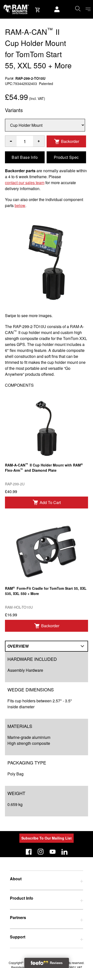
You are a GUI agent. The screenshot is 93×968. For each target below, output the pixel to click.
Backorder (70, 141)
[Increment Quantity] (11, 141)
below (20, 205)
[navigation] (88, 9)
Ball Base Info (25, 157)
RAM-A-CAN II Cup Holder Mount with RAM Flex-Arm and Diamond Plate (44, 467)
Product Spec (66, 157)
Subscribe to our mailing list (46, 838)
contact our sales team (24, 182)
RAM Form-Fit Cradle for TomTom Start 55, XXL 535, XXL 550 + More (46, 591)
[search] (78, 8)
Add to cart (50, 502)
